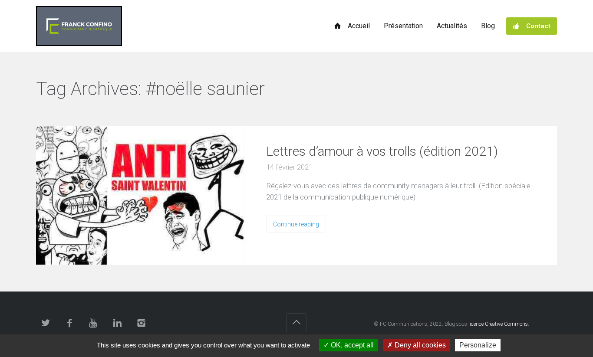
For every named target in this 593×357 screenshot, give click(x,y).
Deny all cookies (419, 345)
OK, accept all (351, 345)
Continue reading (296, 224)
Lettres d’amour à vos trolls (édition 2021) (382, 151)
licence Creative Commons (498, 324)
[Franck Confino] (79, 26)
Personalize (477, 345)
